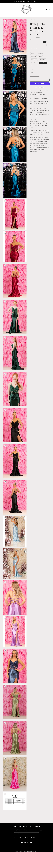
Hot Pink (34, 57)
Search (15, 837)
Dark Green (41, 54)
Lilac (41, 57)
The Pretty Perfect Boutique (24, 851)
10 (40, 45)
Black (33, 54)
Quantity (32, 72)
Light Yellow (35, 69)
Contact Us (20, 837)
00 (32, 42)
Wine (39, 66)
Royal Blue (43, 60)
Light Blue (34, 60)
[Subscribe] (37, 834)
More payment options (39, 87)
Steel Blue (43, 62)
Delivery (27, 837)
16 (36, 48)
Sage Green (34, 63)
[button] (2, 9)
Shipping (38, 36)
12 (45, 45)
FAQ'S (38, 837)
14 (32, 48)
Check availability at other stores (37, 94)
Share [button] (33, 159)
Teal (32, 66)
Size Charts (32, 837)
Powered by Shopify (34, 851)
